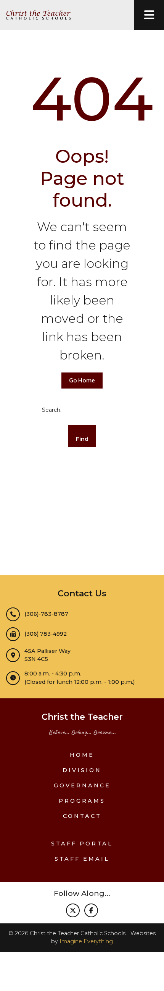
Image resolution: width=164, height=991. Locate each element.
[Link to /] (35, 15)
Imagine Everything (86, 941)
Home (82, 754)
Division (82, 770)
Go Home (82, 381)
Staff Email (82, 858)
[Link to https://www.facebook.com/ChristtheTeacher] (91, 910)
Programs (82, 800)
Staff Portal (82, 843)
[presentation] (149, 15)
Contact (82, 816)
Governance (82, 785)
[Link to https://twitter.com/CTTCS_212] (73, 910)
